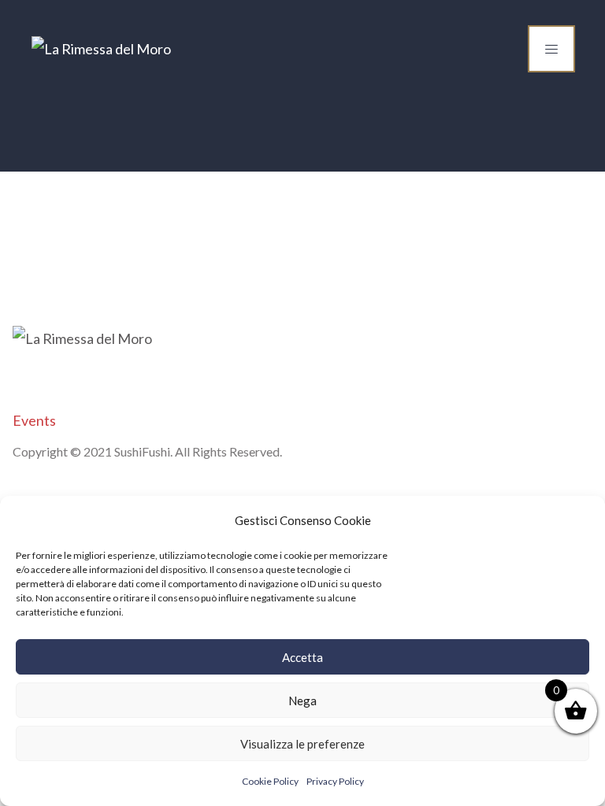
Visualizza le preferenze (302, 744)
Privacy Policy (335, 781)
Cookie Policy (270, 781)
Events (34, 420)
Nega (302, 700)
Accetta (302, 657)
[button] (581, 520)
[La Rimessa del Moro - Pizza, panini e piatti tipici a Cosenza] (101, 48)
